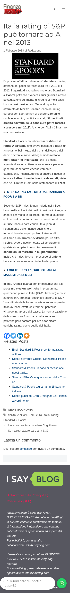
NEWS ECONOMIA (20, 409)
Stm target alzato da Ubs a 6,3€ (28, 430)
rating (54, 415)
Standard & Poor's (14, 420)
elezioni (22, 415)
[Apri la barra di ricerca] (54, 9)
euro (39, 415)
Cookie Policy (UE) (19, 501)
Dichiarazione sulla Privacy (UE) (27, 495)
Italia (46, 415)
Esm (31, 415)
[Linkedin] (20, 336)
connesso (26, 448)
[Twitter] (13, 336)
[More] (27, 336)
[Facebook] (7, 336)
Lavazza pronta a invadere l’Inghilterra (32, 425)
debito (12, 415)
